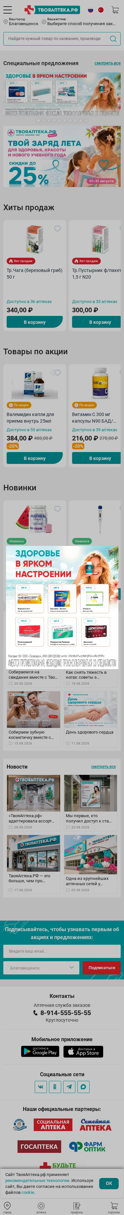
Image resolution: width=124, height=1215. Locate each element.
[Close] (111, 553)
